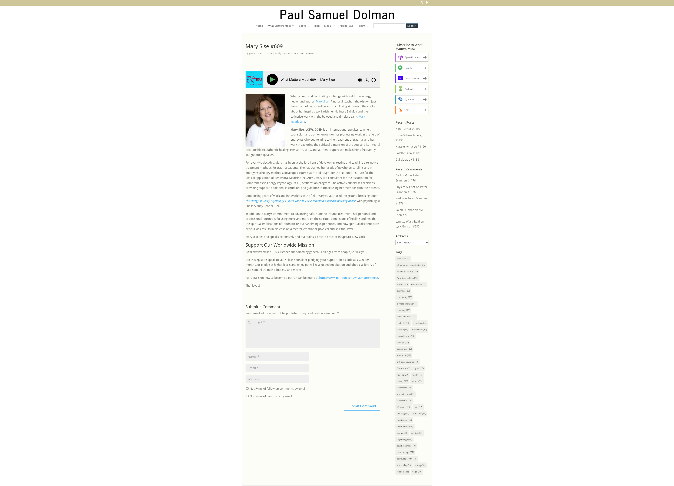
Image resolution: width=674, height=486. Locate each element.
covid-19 (403, 323)
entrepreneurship (407, 361)
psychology (404, 439)
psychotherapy (406, 445)
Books (302, 26)
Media (328, 26)
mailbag (403, 413)
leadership (404, 400)
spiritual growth (407, 458)
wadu (399, 198)
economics (404, 348)
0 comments (308, 53)
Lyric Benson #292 (407, 226)
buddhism (418, 284)
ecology (403, 342)
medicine (419, 413)
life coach (404, 407)
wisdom (403, 471)
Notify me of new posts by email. (271, 396)
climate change (406, 303)
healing (402, 374)
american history (407, 271)
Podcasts (293, 53)
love (418, 407)
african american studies (411, 264)
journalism (404, 387)
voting (420, 465)
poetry (402, 432)
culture (402, 329)
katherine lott (405, 394)
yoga (416, 471)
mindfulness (405, 426)
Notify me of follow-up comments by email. (278, 389)
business (403, 290)
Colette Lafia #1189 (408, 153)
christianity (404, 297)
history (402, 381)
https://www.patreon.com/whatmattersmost (348, 278)
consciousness (406, 316)
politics (416, 432)
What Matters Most (279, 26)
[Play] (273, 79)
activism (403, 258)
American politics (407, 277)
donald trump (405, 336)
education (404, 355)
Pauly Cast (281, 53)
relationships (405, 452)
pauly (252, 53)
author (402, 284)
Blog (317, 26)
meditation (404, 419)
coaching (403, 310)
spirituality (404, 465)
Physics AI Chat (405, 187)
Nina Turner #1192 (407, 129)
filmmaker (404, 368)
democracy (419, 329)
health (417, 374)
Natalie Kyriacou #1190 (410, 146)
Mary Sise (322, 101)
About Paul (346, 26)
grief (419, 368)
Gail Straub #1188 (407, 159)
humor (416, 381)
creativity (419, 323)
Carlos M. (401, 175)
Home (259, 26)
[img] (374, 80)
